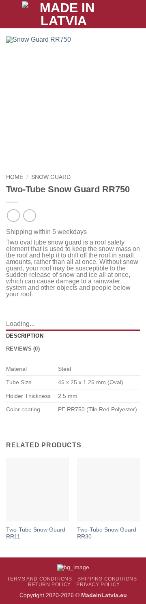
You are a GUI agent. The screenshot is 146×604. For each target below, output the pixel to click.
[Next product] (13, 215)
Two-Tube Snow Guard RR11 (35, 533)
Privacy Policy (98, 584)
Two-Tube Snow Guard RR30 (106, 533)
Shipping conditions (107, 579)
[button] (11, 14)
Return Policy (49, 584)
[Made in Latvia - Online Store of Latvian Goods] (63, 14)
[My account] (116, 14)
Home (14, 177)
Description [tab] (24, 336)
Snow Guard (51, 177)
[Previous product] (29, 215)
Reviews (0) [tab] (23, 349)
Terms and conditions (39, 579)
